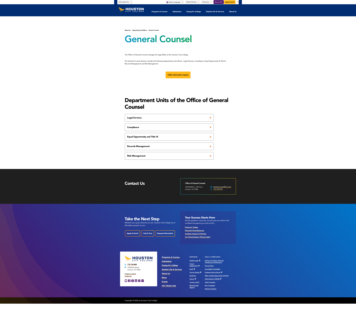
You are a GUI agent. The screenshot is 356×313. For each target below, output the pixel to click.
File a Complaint (210, 285)
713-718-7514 (218, 189)
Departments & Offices (139, 30)
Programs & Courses (159, 12)
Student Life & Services (215, 12)
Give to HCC (219, 2)
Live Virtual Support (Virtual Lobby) (197, 237)
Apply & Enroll (229, 2)
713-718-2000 (132, 264)
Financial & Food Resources (194, 231)
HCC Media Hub (169, 286)
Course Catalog (194, 272)
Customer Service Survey (212, 272)
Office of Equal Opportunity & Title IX (217, 276)
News (164, 277)
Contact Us (128, 276)
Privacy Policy (209, 266)
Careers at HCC (195, 282)
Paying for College (193, 12)
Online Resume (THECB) (212, 279)
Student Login (194, 260)
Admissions (177, 12)
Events (165, 282)
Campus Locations (130, 274)
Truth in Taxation (210, 282)
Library (192, 279)
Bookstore (193, 276)
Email (191, 269)
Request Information (165, 233)
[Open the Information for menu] (131, 2)
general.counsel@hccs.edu (222, 187)
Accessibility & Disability (212, 269)
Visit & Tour (147, 233)
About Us (232, 12)
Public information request (178, 75)
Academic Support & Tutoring (195, 234)
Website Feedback (210, 289)
